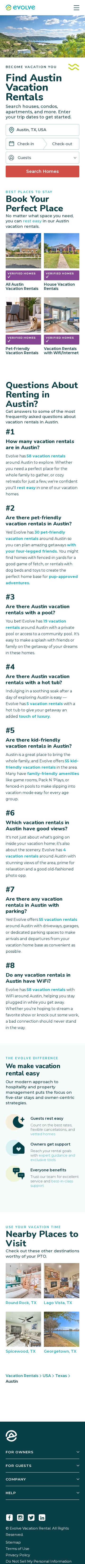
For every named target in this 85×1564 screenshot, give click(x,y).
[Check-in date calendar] (11, 144)
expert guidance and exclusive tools (52, 1157)
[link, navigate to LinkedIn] (42, 1516)
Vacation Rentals (22, 1376)
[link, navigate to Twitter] (31, 1516)
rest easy (32, 221)
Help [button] (11, 1493)
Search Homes (42, 171)
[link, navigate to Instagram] (20, 1516)
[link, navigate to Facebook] (9, 1516)
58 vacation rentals (46, 456)
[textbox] (42, 130)
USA (47, 1376)
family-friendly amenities (53, 773)
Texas (61, 1376)
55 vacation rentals (58, 919)
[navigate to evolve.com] (11, 1436)
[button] (42, 157)
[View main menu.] (76, 7)
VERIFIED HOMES (22, 273)
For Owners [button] (20, 1452)
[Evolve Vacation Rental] (20, 8)
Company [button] (16, 1479)
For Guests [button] (19, 1465)
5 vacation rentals (45, 704)
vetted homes (42, 1134)
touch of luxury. (35, 716)
